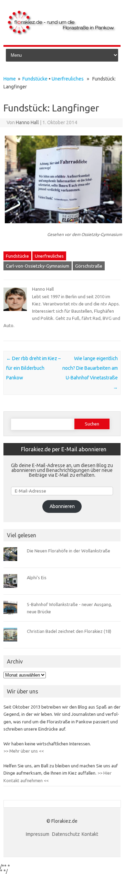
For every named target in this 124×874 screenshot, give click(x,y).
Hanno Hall (27, 122)
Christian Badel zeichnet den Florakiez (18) (69, 631)
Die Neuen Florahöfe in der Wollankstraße (68, 550)
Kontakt (90, 834)
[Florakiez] (62, 33)
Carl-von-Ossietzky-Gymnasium (37, 265)
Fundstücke (35, 79)
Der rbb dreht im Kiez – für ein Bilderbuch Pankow (33, 368)
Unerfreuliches (68, 79)
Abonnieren (62, 506)
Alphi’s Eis (36, 577)
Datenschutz (66, 834)
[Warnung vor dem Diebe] (63, 226)
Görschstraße (88, 265)
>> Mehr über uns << (23, 750)
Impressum (38, 834)
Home (9, 79)
